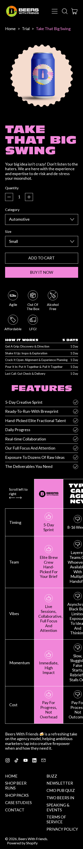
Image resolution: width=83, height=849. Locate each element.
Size (8, 231)
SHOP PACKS (17, 795)
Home (10, 28)
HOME (11, 776)
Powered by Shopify (22, 843)
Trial (26, 28)
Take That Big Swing (53, 28)
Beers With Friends (32, 839)
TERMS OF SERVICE (56, 819)
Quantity (12, 188)
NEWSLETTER (59, 783)
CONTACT (14, 809)
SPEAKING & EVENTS (57, 807)
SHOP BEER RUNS (16, 785)
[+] (29, 197)
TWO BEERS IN (60, 797)
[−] (9, 197)
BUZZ (51, 776)
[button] (64, 11)
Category (12, 209)
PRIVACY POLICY (62, 829)
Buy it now (41, 272)
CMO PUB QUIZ (60, 790)
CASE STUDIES (18, 802)
